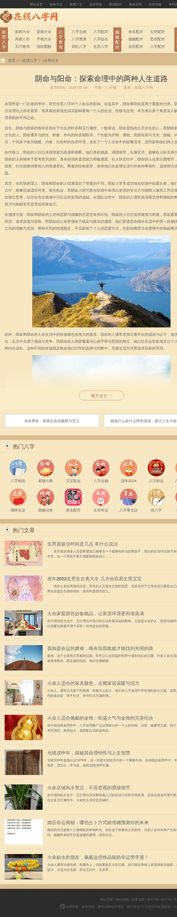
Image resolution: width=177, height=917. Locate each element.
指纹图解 (44, 46)
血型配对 (135, 46)
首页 (11, 60)
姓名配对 (135, 31)
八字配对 (100, 31)
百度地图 (137, 899)
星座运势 (135, 4)
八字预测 (79, 39)
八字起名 (100, 39)
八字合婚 (79, 31)
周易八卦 (22, 39)
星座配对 (115, 4)
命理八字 (29, 60)
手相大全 (44, 39)
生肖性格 (155, 4)
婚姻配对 (135, 39)
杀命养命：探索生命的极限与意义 (52, 420)
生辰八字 (100, 46)
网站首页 (36, 4)
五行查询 (22, 46)
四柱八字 (79, 46)
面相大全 (22, 31)
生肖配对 (157, 31)
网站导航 (106, 899)
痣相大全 (44, 31)
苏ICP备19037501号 (162, 899)
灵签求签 (95, 4)
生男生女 (51, 60)
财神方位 (56, 4)
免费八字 (75, 4)
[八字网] (30, 17)
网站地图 (122, 899)
